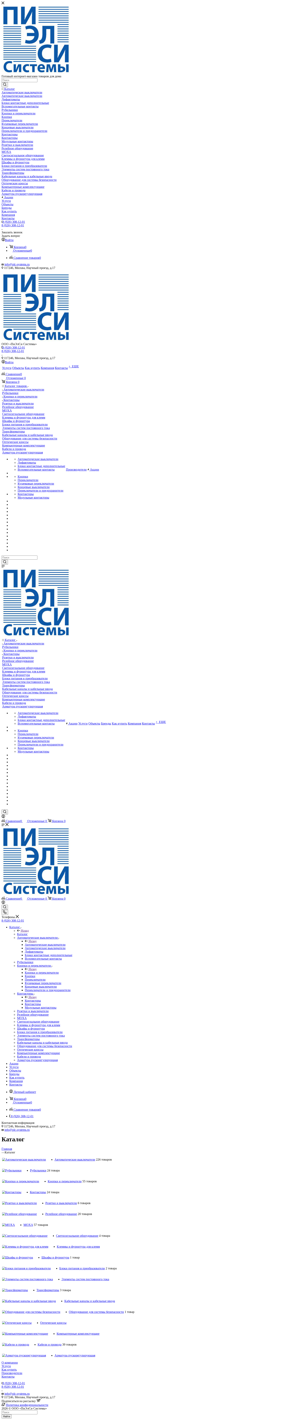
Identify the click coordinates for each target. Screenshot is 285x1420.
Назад (25, 930)
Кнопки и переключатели (42, 972)
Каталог (22, 934)
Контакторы (33, 1000)
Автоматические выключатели (45, 944)
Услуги (6, 1366)
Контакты (8, 1376)
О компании (10, 1362)
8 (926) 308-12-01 (14, 221)
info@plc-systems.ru (17, 264)
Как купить (9, 1369)
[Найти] (5, 84)
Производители (12, 1373)
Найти (6, 1416)
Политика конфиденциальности (27, 1405)
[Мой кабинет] (3, 817)
